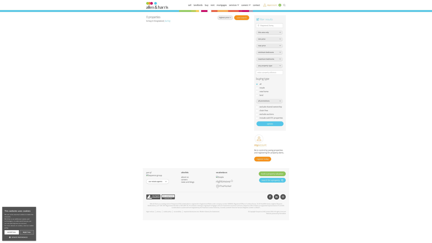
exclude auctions (266, 114)
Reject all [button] (27, 232)
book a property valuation (272, 174)
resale (262, 88)
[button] (19, 237)
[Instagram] (283, 197)
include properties (271, 118)
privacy (158, 212)
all (260, 84)
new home (263, 91)
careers (245, 5)
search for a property (271, 180)
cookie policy (167, 212)
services (233, 5)
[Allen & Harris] (157, 5)
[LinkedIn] (276, 197)
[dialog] (19, 224)
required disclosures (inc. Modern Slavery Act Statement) (201, 212)
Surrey (167, 21)
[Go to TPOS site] (153, 196)
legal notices (150, 212)
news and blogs (187, 182)
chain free (263, 110)
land (261, 95)
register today (263, 159)
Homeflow (282, 213)
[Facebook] (270, 197)
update (270, 124)
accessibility (177, 212)
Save (242, 17)
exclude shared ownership (270, 107)
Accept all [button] (11, 232)
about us (185, 177)
